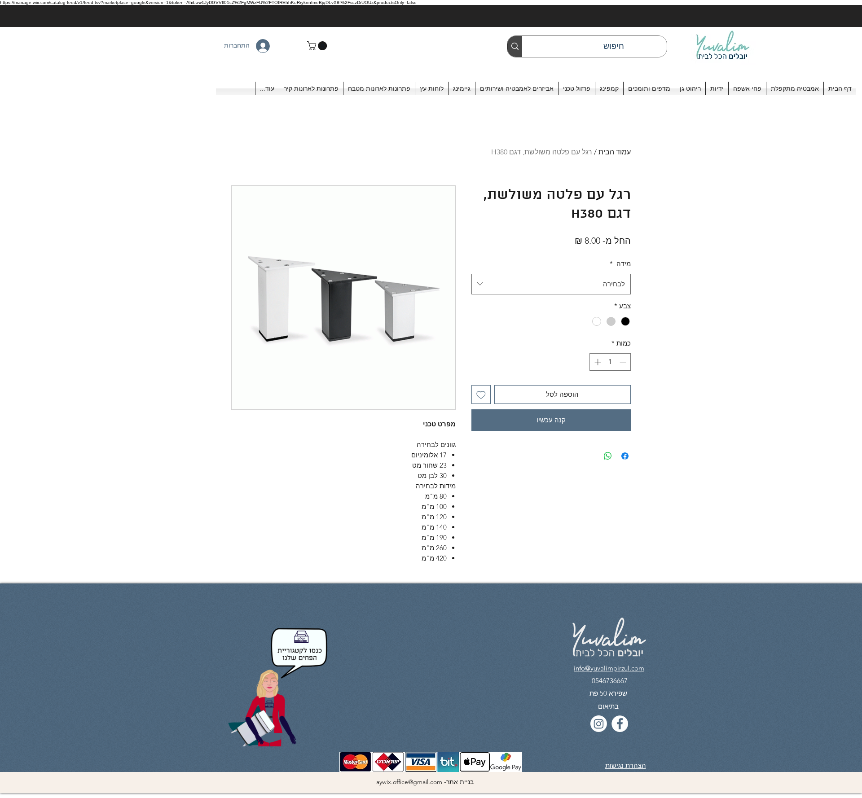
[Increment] (597, 362)
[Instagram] (598, 723)
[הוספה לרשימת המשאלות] (481, 394)
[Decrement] (624, 362)
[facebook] (619, 723)
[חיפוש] (514, 46)
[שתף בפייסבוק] (625, 456)
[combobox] (551, 284)
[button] (318, 45)
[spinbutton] (610, 362)
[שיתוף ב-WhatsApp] (608, 456)
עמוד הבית (614, 152)
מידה (620, 263)
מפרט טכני (439, 424)
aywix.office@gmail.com (409, 782)
